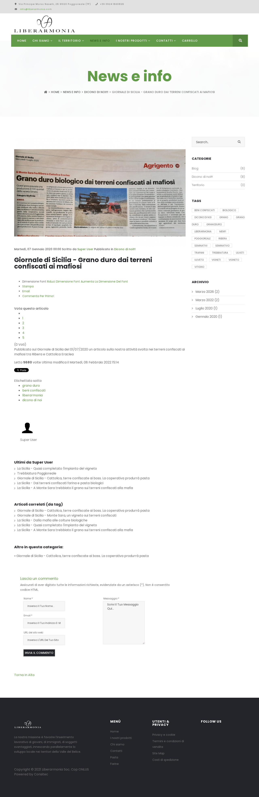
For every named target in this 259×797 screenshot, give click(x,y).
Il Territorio (69, 41)
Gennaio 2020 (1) (208, 316)
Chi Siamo (40, 41)
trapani (199, 252)
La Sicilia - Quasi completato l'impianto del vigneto (57, 468)
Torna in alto (24, 675)
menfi (222, 231)
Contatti (164, 41)
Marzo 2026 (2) (207, 291)
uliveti (240, 252)
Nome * (28, 598)
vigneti (216, 259)
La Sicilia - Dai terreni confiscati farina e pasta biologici (60, 483)
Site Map (158, 753)
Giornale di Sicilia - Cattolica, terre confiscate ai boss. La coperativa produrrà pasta (83, 478)
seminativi (201, 245)
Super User (85, 249)
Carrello (190, 41)
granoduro (214, 224)
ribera (223, 238)
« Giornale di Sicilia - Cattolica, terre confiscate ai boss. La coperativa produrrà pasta (81, 556)
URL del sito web (33, 632)
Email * (28, 615)
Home (21, 41)
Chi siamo (117, 744)
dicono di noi (32, 400)
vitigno (199, 267)
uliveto (199, 259)
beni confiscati (34, 390)
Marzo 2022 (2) (207, 300)
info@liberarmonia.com (36, 9)
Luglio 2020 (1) (206, 308)
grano (224, 217)
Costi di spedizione (165, 760)
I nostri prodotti (131, 41)
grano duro (31, 385)
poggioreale (202, 238)
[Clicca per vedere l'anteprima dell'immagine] (100, 192)
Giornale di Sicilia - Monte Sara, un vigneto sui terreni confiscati (66, 515)
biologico (229, 210)
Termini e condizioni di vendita (168, 744)
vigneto (234, 259)
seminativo (222, 245)
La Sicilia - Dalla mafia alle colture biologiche (52, 520)
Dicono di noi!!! (96, 92)
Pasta (114, 757)
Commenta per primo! (38, 296)
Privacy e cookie (163, 735)
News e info (100, 41)
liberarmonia (32, 395)
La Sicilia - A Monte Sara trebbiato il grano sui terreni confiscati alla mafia (75, 488)
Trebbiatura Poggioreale (36, 473)
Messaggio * (111, 598)
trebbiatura (220, 252)
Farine (114, 764)
